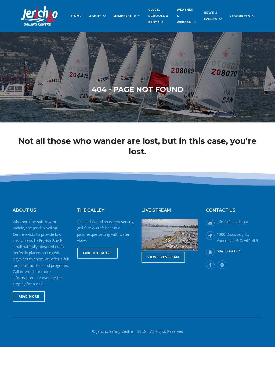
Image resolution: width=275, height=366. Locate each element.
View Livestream (163, 257)
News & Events (210, 16)
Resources (239, 16)
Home (76, 16)
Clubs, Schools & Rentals (158, 16)
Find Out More (97, 253)
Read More (29, 296)
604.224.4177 (228, 250)
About (95, 16)
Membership (124, 16)
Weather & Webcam (185, 16)
